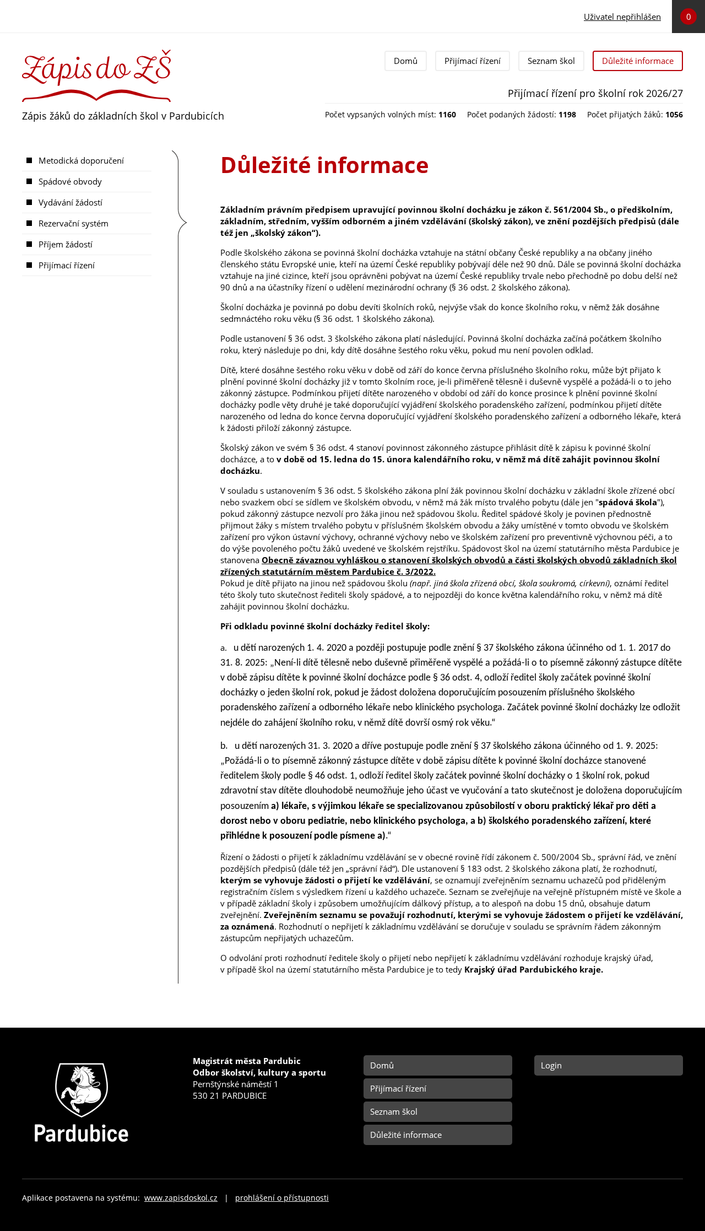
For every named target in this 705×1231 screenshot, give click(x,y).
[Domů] (96, 54)
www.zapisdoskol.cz (181, 1198)
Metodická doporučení (81, 160)
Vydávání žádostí (70, 202)
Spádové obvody (70, 181)
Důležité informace (638, 60)
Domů (405, 60)
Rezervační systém (74, 223)
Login (551, 1065)
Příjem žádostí (66, 244)
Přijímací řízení (472, 60)
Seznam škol (551, 60)
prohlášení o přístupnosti (282, 1198)
